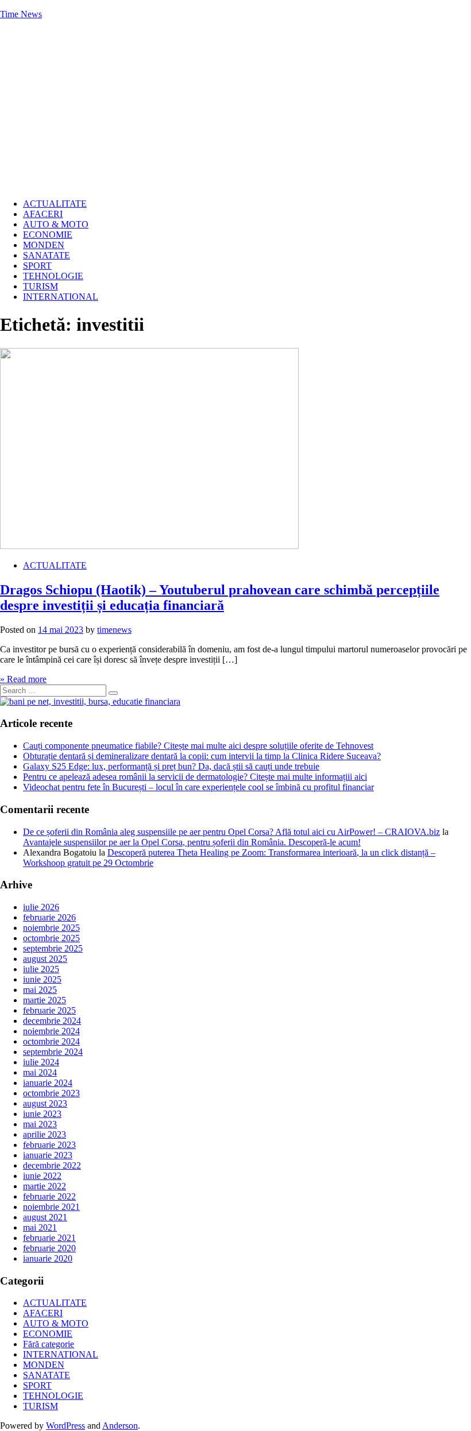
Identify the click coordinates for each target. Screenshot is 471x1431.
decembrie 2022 (52, 1165)
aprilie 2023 (44, 1134)
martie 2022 (44, 1186)
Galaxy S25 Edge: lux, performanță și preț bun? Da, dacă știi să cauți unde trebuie (171, 766)
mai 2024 (40, 1072)
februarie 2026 (49, 917)
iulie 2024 (41, 1062)
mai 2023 (40, 1124)
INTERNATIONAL (60, 296)
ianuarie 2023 (47, 1155)
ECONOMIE (47, 234)
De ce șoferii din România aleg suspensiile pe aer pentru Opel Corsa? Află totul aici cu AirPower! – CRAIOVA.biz (231, 832)
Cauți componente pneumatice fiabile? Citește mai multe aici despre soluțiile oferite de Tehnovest (198, 746)
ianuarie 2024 (47, 1083)
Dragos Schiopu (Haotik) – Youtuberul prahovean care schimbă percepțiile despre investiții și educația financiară (219, 597)
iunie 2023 (42, 1114)
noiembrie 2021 (51, 1207)
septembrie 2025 (53, 948)
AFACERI (43, 214)
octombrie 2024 (51, 1041)
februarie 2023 (49, 1145)
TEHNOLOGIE (53, 276)
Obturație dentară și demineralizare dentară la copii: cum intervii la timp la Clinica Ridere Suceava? (202, 756)
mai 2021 (40, 1227)
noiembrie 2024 (51, 1031)
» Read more (23, 679)
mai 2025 (40, 990)
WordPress (65, 1425)
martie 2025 (44, 1000)
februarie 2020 (49, 1248)
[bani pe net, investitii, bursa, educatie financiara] (90, 701)
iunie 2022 (42, 1176)
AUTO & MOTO (55, 224)
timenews (114, 630)
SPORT (37, 265)
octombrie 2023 (51, 1093)
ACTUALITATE (55, 203)
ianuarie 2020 (47, 1258)
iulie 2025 (41, 969)
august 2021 (45, 1217)
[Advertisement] (235, 109)
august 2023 (45, 1103)
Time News (21, 14)
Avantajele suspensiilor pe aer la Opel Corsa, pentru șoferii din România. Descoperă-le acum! (192, 842)
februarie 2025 (49, 1010)
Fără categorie (48, 1344)
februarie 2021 (49, 1238)
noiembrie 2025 (51, 928)
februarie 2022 (49, 1196)
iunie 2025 (42, 979)
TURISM (40, 286)
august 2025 (45, 959)
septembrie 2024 (53, 1052)
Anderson (120, 1425)
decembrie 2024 (52, 1021)
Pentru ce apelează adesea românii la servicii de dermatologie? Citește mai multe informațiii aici (195, 777)
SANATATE (46, 255)
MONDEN (43, 245)
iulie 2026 (41, 907)
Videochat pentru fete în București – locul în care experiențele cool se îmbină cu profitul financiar (198, 787)
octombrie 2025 (51, 938)
